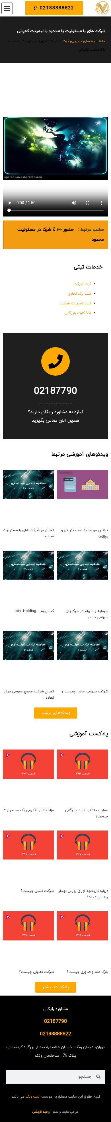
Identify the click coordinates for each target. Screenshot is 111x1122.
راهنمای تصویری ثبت (78, 41)
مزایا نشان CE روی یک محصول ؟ (29, 810)
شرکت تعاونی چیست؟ (36, 972)
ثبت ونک (33, 1096)
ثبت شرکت (82, 284)
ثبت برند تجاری (79, 293)
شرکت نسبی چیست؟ (37, 891)
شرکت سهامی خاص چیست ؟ (84, 691)
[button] (7, 8)
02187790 (55, 391)
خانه (102, 41)
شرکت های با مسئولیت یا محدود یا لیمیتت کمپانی (61, 31)
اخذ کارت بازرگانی (77, 313)
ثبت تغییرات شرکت (75, 303)
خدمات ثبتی (88, 267)
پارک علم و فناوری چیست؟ (87, 972)
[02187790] (55, 361)
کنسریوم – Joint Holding (33, 611)
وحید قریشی (41, 1111)
